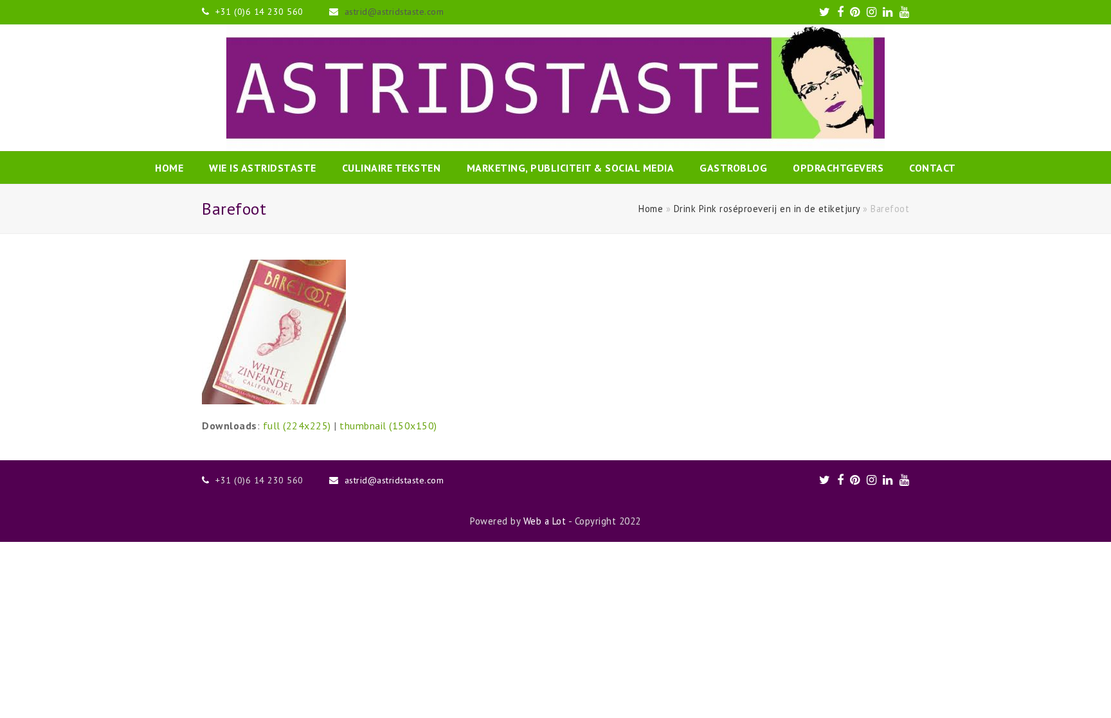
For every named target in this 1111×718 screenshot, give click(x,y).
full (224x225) (297, 425)
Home (650, 208)
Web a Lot (544, 521)
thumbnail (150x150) (388, 425)
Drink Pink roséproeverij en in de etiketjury (767, 208)
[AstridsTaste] (555, 87)
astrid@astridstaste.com (394, 11)
